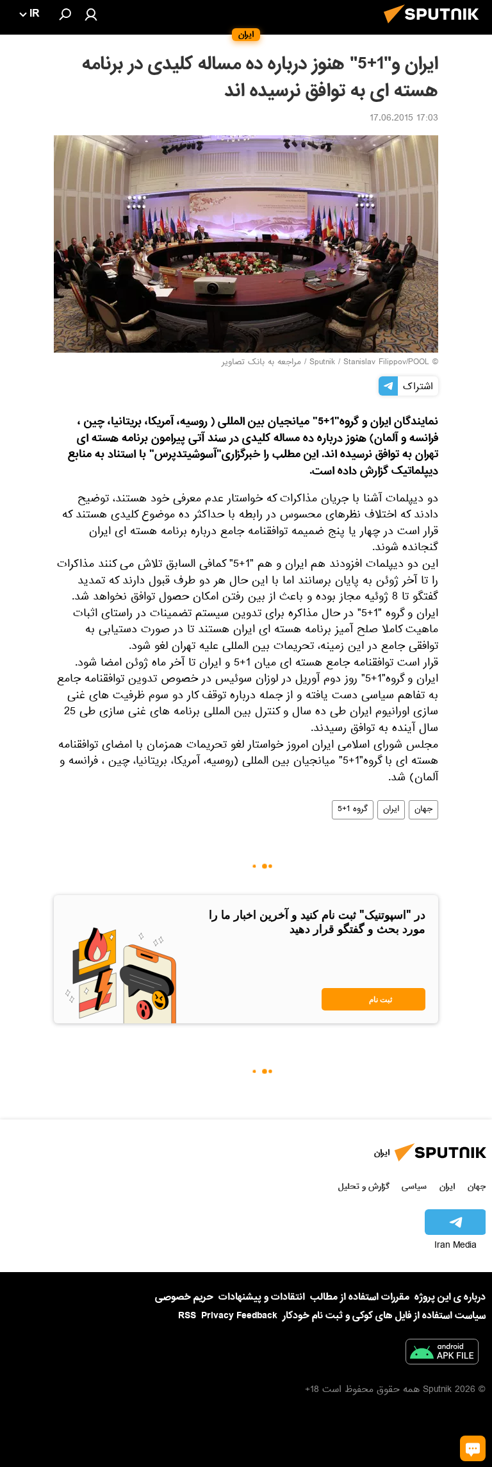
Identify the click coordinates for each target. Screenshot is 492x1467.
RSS (187, 1316)
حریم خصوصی (184, 1297)
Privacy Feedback (239, 1316)
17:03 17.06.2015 (404, 119)
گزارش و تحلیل (364, 1186)
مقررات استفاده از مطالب (359, 1297)
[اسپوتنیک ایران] (435, 27)
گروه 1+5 (353, 809)
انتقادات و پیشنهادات (261, 1297)
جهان (423, 809)
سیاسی (414, 1186)
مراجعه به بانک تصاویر (261, 363)
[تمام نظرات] (473, 1448)
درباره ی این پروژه (450, 1297)
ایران (391, 809)
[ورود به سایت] (91, 14)
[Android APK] (442, 1354)
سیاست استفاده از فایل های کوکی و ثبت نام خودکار (384, 1316)
